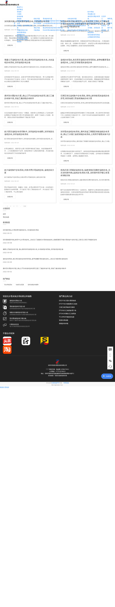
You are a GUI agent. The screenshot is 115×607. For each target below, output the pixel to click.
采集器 (19, 19)
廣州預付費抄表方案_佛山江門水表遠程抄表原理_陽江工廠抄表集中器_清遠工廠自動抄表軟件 (29, 97)
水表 (18, 23)
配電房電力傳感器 (23, 21)
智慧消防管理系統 (94, 35)
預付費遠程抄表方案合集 (18, 318)
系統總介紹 (91, 14)
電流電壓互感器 (22, 37)
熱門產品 (20, 9)
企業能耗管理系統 (94, 37)
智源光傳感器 (63, 320)
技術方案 (37, 19)
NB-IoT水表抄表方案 (75, 21)
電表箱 (19, 41)
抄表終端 (20, 16)
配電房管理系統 (93, 21)
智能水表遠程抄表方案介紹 (19, 312)
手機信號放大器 (22, 30)
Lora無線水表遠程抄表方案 (77, 23)
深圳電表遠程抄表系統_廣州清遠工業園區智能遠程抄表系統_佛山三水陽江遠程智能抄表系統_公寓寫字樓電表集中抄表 (85, 134)
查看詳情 (10, 45)
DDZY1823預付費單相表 (67, 301)
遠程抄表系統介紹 (16, 301)
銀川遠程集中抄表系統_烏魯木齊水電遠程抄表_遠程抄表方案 (29, 171)
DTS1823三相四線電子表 (67, 310)
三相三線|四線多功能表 (67, 307)
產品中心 (20, 7)
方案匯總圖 (37, 21)
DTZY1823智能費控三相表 (68, 304)
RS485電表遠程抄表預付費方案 (54, 30)
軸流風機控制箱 (22, 39)
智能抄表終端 (63, 323)
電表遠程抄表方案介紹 (17, 307)
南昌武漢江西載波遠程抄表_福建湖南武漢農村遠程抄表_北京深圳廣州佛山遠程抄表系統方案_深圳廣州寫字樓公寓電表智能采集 (85, 173)
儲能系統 (91, 32)
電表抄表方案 (47, 19)
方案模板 (37, 30)
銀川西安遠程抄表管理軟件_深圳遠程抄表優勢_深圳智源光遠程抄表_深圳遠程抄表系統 (29, 132)
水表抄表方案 (72, 19)
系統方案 (37, 28)
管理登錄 (66, 383)
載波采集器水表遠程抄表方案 (77, 30)
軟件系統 (91, 12)
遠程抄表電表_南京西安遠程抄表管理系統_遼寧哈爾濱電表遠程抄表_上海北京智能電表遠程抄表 (85, 61)
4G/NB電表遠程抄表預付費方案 (54, 21)
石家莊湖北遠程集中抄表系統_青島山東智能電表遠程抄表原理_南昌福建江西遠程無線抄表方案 (84, 97)
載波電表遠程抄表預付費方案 (53, 28)
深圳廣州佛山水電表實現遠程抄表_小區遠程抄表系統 (21, 230)
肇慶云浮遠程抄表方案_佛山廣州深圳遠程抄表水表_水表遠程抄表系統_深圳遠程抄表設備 (29, 61)
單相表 (19, 12)
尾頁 (25, 206)
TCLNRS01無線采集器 (66, 317)
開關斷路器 (21, 35)
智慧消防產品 (21, 32)
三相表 (19, 14)
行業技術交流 (14, 324)
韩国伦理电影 (4, 387)
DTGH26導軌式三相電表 (67, 314)
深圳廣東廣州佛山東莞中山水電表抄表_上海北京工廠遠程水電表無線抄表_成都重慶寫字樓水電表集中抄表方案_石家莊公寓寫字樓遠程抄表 (50, 240)
